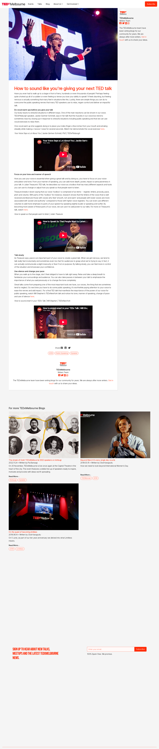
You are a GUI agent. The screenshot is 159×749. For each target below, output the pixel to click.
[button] (58, 4)
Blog (48, 4)
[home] (13, 4)
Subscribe (151, 4)
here (102, 129)
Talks (39, 4)
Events (31, 4)
